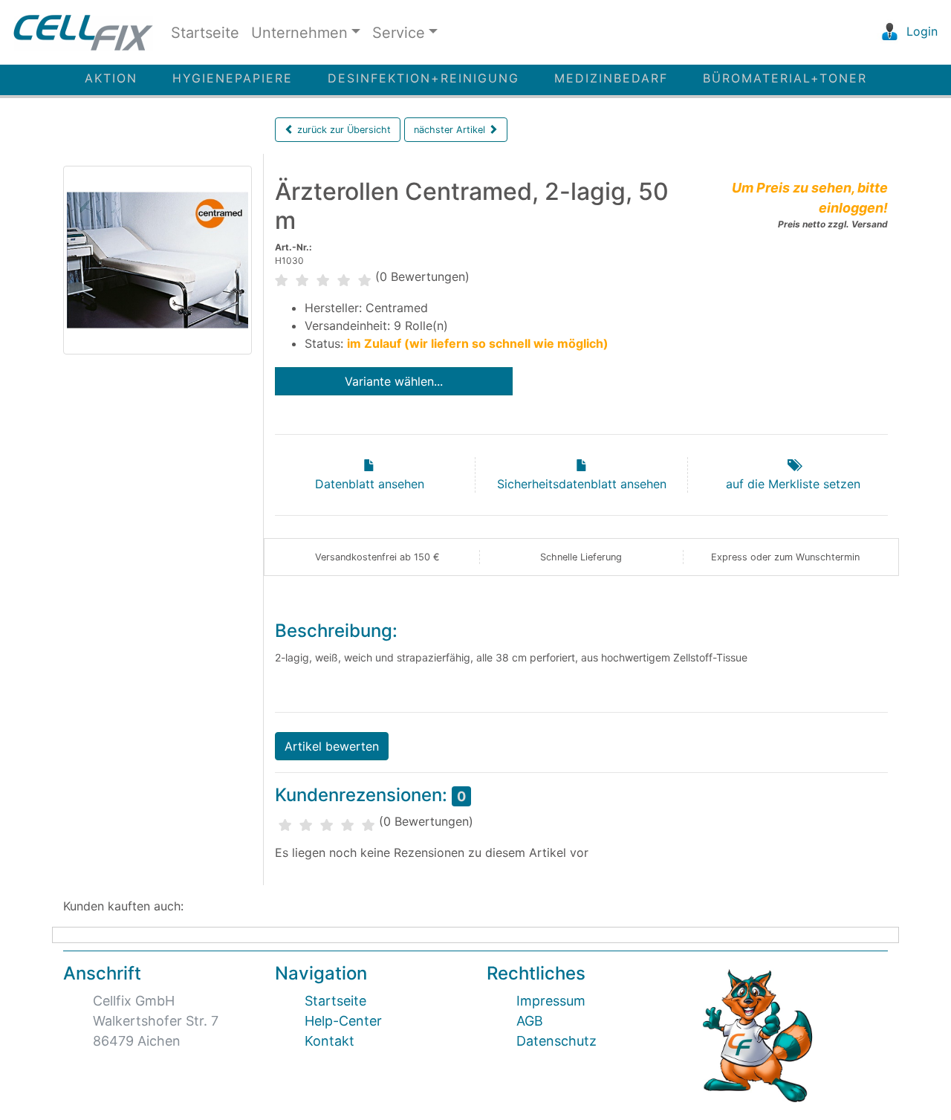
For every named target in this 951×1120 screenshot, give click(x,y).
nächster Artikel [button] (451, 129)
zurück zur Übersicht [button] (342, 129)
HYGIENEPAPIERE (232, 78)
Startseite (205, 33)
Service (398, 33)
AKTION (111, 78)
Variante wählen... (394, 381)
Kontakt (329, 1041)
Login (920, 31)
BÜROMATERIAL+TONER (785, 78)
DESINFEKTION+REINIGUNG (423, 78)
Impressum (550, 1001)
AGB (529, 1021)
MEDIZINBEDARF (611, 78)
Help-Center (343, 1021)
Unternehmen (299, 33)
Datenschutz (556, 1041)
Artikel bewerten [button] (332, 746)
